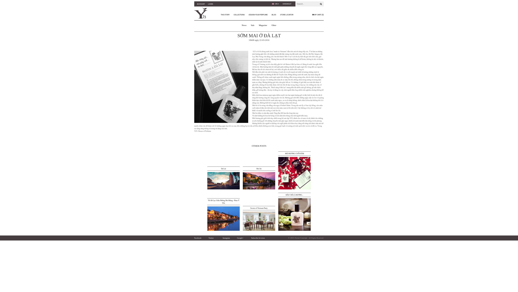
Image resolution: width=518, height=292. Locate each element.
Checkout (287, 4)
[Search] (320, 3)
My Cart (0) (319, 15)
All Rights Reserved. (316, 238)
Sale (252, 25)
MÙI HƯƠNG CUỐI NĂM (294, 153)
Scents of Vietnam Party (259, 208)
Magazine (263, 25)
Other (274, 25)
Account (201, 4)
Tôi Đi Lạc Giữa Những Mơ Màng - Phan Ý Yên (223, 201)
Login (210, 4)
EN (276, 4)
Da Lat (223, 169)
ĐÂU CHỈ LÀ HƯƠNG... (294, 195)
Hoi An (259, 169)
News (244, 25)
